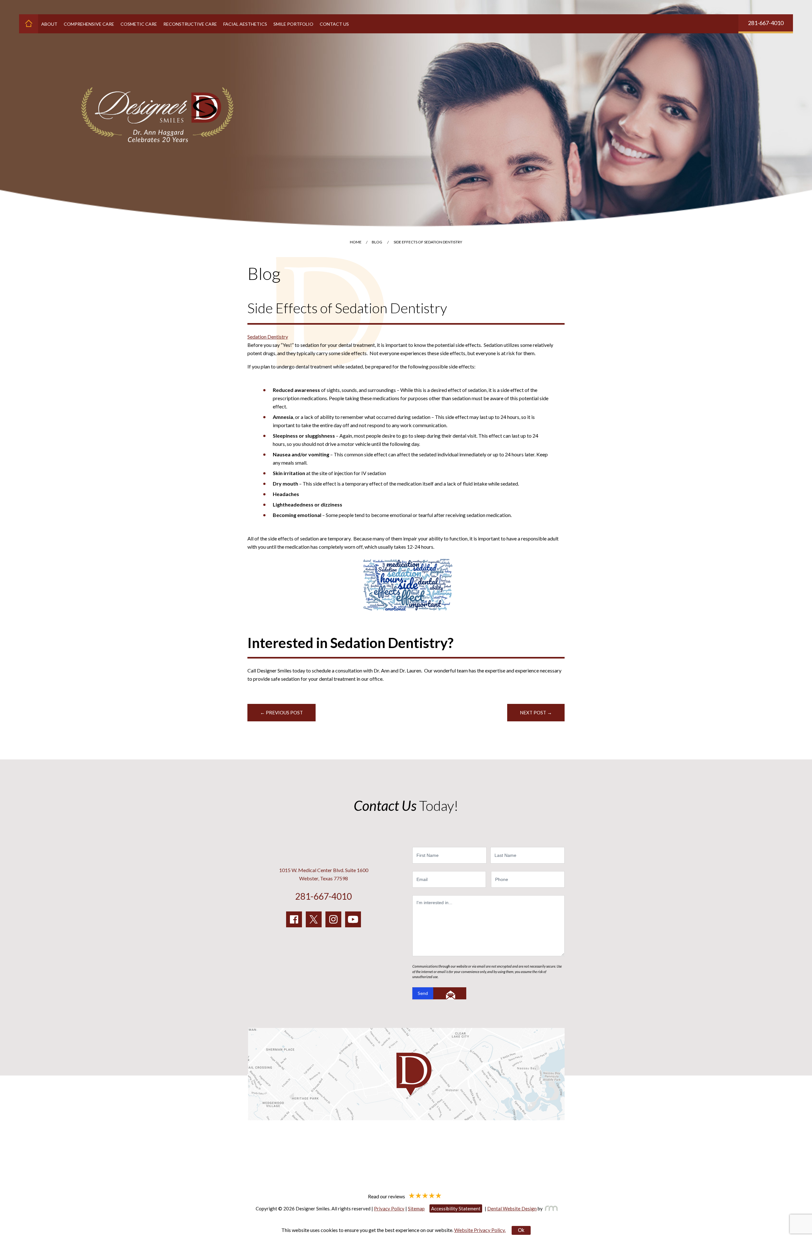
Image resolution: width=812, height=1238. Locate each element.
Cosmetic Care (139, 24)
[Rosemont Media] (550, 1208)
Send (423, 993)
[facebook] (294, 919)
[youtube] (353, 919)
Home (356, 242)
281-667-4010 (765, 22)
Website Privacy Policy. (480, 1230)
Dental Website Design (512, 1208)
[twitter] (314, 919)
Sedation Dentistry (267, 337)
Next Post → (536, 712)
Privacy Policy (389, 1208)
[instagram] (333, 919)
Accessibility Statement (456, 1208)
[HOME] (28, 23)
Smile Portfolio (293, 24)
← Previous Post (281, 712)
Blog (377, 242)
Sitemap (416, 1208)
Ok (521, 1230)
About (49, 24)
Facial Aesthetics (245, 24)
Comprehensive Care (89, 24)
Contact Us (334, 24)
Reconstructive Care (190, 24)
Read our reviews (387, 1196)
